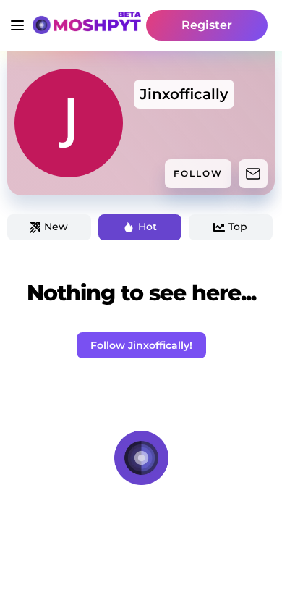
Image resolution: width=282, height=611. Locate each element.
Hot (147, 226)
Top (237, 226)
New (56, 226)
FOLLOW (198, 173)
